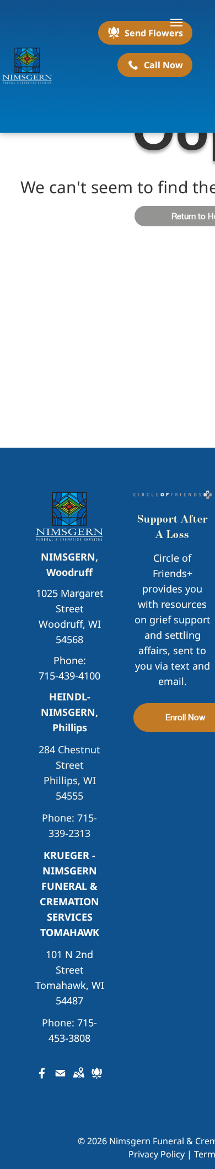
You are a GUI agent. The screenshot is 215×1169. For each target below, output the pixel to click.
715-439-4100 (69, 675)
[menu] (176, 23)
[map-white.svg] (78, 1080)
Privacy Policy (156, 1154)
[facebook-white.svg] (42, 1080)
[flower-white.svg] (97, 1080)
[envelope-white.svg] (60, 1080)
